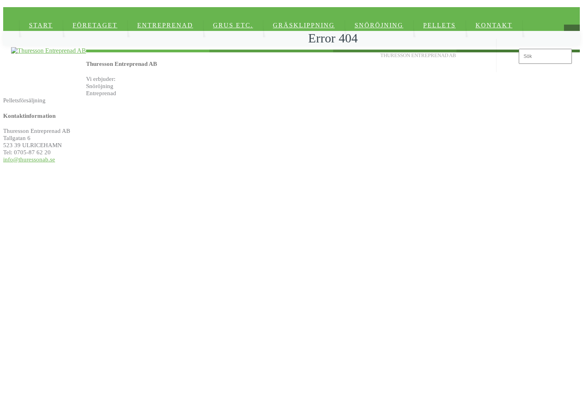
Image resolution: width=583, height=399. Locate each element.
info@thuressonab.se (29, 159)
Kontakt (494, 25)
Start (41, 25)
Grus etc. (233, 25)
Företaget (95, 25)
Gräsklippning (304, 25)
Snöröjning (379, 25)
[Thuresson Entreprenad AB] (48, 50)
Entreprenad (165, 25)
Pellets (439, 25)
